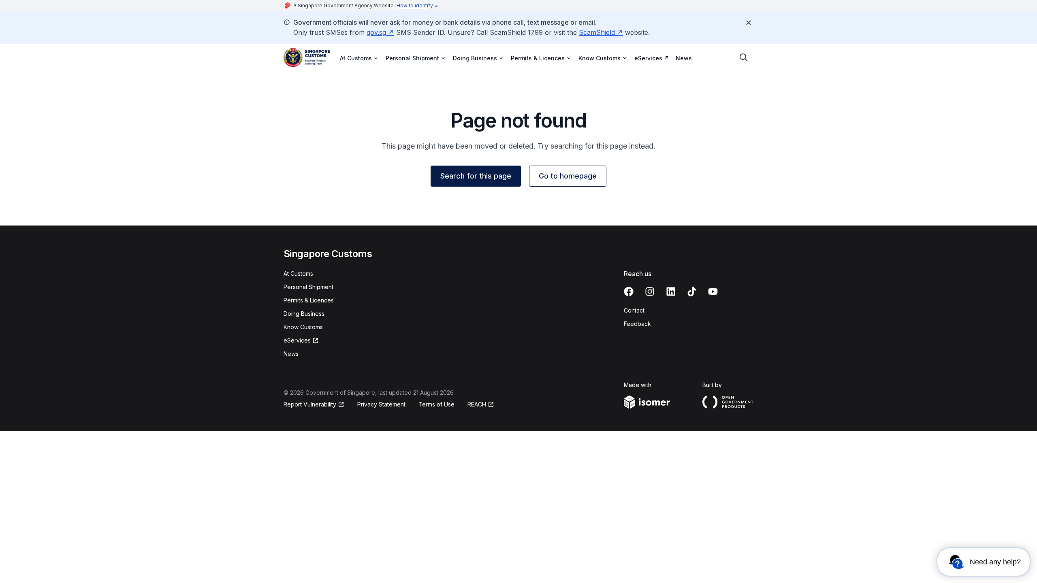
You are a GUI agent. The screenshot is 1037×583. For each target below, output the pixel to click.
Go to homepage (568, 176)
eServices (648, 58)
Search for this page (475, 176)
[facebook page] (629, 291)
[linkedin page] (671, 291)
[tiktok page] (692, 291)
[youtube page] (713, 291)
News (684, 58)
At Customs (298, 273)
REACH (476, 404)
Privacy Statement (381, 404)
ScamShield (597, 32)
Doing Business (304, 313)
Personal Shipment (308, 286)
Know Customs (303, 326)
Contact (634, 310)
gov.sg (376, 32)
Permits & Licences (309, 300)
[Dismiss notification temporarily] (748, 22)
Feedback (637, 323)
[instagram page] (650, 291)
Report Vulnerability (310, 404)
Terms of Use (436, 404)
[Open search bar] (743, 57)
